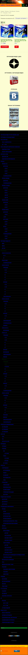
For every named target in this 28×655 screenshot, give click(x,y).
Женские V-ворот (8, 540)
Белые (4, 511)
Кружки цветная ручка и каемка (10, 523)
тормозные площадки (8, 492)
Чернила (2, 161)
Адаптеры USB (5, 156)
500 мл (6, 192)
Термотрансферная (7, 419)
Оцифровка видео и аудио (8, 622)
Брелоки (4, 583)
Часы (3, 562)
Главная (2, 11)
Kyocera (6, 460)
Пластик (4, 600)
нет (17, 46)
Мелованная (6, 330)
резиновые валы (7, 487)
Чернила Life (4, 163)
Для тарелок (4, 501)
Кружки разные (6, 513)
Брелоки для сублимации (8, 559)
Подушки (5, 571)
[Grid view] (2, 22)
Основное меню (26, 5)
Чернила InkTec (5, 209)
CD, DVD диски (4, 588)
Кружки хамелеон (7, 518)
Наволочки (5, 574)
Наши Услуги (4, 610)
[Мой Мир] (14, 636)
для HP (4, 226)
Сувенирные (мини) (7, 557)
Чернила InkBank (5, 178)
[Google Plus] (9, 636)
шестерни (5, 494)
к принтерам (4, 482)
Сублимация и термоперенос (7, 506)
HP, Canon (7, 453)
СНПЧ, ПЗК (3, 434)
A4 (5, 277)
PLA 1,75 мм (5, 605)
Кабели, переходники (7, 151)
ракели (4, 472)
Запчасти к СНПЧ (5, 441)
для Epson (5, 180)
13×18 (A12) (7, 366)
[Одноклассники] (16, 636)
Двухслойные (6, 530)
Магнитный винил (6, 581)
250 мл (6, 207)
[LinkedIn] (12, 636)
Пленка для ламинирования (7, 424)
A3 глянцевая (5, 431)
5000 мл (6, 197)
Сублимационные (7, 183)
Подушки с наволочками (9, 569)
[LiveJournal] (13, 636)
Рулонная (5, 414)
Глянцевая (5, 12)
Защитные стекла (6, 149)
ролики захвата (6, 489)
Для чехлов (4, 504)
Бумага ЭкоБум (5, 265)
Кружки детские (7, 516)
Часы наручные (4, 139)
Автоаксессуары (4, 154)
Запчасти (3, 465)
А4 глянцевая (5, 429)
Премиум (5, 325)
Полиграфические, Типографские (9, 617)
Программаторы (6, 477)
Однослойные (6, 542)
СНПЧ (3, 436)
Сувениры (3, 576)
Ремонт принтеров (6, 612)
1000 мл (6, 195)
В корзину (5, 46)
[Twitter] (17, 636)
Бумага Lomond (5, 393)
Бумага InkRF (5, 260)
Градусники (4, 586)
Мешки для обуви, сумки (7, 564)
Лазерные (4, 448)
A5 (5, 274)
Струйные (4, 446)
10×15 (4, 255)
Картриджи (3, 443)
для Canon (5, 219)
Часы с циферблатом (6, 142)
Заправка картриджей (7, 615)
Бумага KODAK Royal (6, 253)
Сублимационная (7, 262)
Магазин (7, 11)
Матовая (5, 282)
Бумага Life (4, 332)
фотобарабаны (6, 470)
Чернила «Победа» (6, 185)
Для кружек (4, 499)
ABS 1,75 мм (5, 603)
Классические (8, 535)
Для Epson (5, 166)
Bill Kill (3, 248)
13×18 (6, 272)
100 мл (6, 168)
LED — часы (4, 144)
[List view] (4, 22)
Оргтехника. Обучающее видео (8, 137)
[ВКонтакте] (19, 636)
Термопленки (6, 484)
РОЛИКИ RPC (5, 475)
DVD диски (4, 593)
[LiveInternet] (10, 636)
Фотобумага (12, 11)
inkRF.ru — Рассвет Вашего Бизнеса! (10, 5)
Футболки (4, 528)
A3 (5, 279)
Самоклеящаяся (7, 296)
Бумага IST (4, 359)
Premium (5, 383)
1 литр (6, 173)
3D (1, 598)
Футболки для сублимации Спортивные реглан (14, 554)
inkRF (3, 243)
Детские (6, 533)
